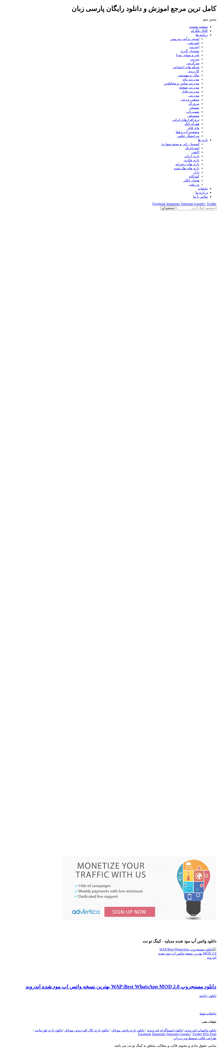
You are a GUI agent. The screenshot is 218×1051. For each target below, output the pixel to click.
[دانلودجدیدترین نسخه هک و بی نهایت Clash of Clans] (109, 423)
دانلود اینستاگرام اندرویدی (165, 1030)
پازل (196, 172)
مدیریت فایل (190, 91)
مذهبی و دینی (190, 99)
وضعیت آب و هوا (187, 132)
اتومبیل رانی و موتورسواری (180, 144)
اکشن (195, 152)
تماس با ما (200, 196)
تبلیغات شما (208, 1013)
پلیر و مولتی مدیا (187, 55)
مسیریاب (192, 111)
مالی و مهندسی (188, 75)
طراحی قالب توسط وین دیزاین (194, 1038)
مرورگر (193, 103)
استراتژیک (192, 148)
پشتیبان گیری (189, 51)
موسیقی (193, 115)
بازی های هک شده (186, 168)
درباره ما (201, 192)
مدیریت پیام (191, 79)
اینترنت (194, 47)
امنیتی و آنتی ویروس (184, 39)
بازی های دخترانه (187, 164)
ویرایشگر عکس (188, 136)
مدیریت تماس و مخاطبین (181, 83)
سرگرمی (192, 63)
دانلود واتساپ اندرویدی (200, 1030)
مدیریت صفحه (189, 87)
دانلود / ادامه (207, 996)
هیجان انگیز (191, 180)
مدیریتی (193, 95)
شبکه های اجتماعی (185, 67)
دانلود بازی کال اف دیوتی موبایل (86, 1030)
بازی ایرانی (191, 156)
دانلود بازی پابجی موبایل (127, 1030)
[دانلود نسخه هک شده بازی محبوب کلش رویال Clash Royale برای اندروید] (109, 854)
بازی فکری (191, 160)
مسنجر (194, 107)
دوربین (194, 59)
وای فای (193, 128)
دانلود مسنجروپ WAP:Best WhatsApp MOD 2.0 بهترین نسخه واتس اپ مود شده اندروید (121, 986)
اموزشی (193, 43)
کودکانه (194, 176)
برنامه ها (202, 35)
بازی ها (203, 140)
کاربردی (193, 71)
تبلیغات (203, 188)
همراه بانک (192, 124)
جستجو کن (168, 208)
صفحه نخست (198, 27)
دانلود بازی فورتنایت (49, 1030)
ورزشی (194, 184)
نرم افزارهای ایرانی (185, 120)
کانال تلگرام (199, 31)
